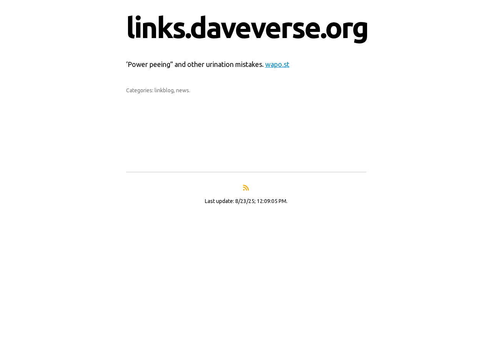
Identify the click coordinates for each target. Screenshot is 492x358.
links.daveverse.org (247, 27)
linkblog (164, 90)
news (182, 90)
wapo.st (277, 64)
